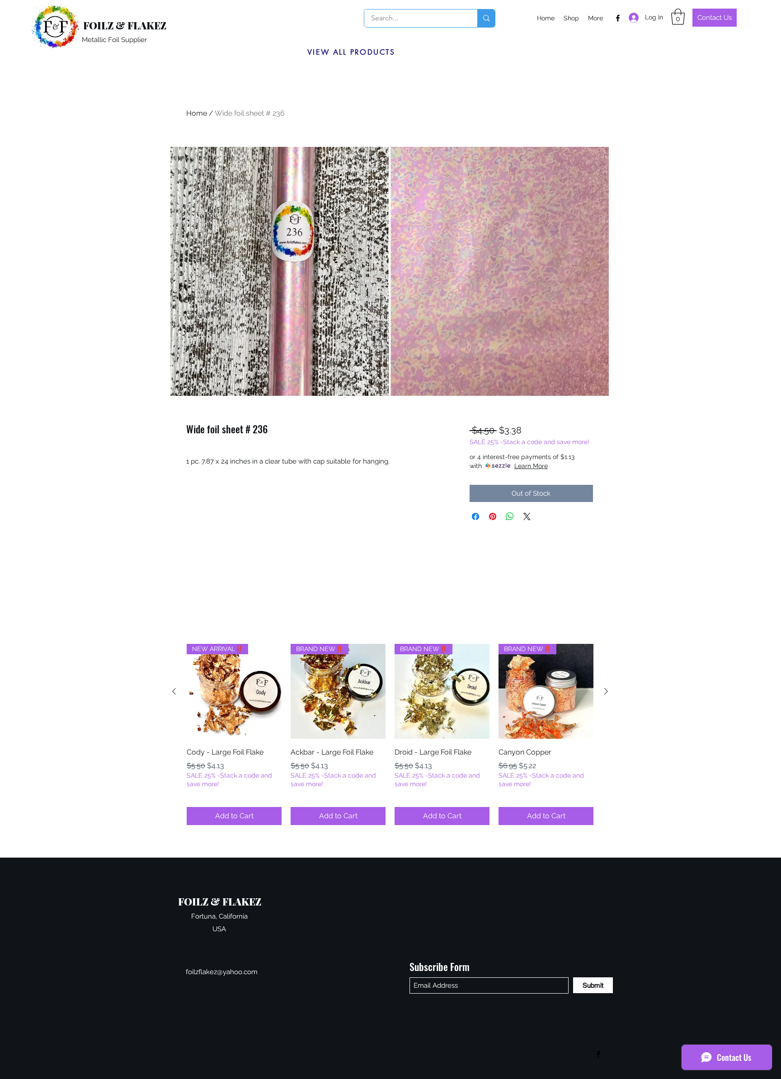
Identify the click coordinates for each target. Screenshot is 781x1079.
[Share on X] (527, 516)
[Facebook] (617, 18)
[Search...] (486, 18)
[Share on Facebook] (475, 516)
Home (196, 113)
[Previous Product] (174, 691)
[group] (390, 734)
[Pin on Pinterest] (492, 516)
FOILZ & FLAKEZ (124, 25)
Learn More (531, 465)
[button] (678, 17)
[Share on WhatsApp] (509, 516)
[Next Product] (606, 691)
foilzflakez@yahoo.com (222, 972)
